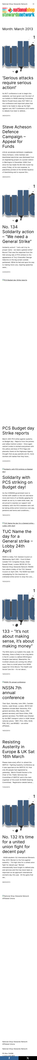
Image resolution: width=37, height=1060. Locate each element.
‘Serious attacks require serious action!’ (17, 82)
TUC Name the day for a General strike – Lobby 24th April (17, 541)
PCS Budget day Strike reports (18, 430)
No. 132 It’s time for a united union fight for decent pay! (18, 844)
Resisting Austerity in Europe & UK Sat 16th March (18, 749)
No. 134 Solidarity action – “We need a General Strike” (18, 234)
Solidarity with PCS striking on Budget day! (17, 482)
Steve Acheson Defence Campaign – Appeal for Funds (16, 136)
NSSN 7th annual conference (13, 692)
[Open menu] (33, 4)
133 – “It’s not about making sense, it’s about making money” (18, 638)
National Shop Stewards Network (14, 4)
